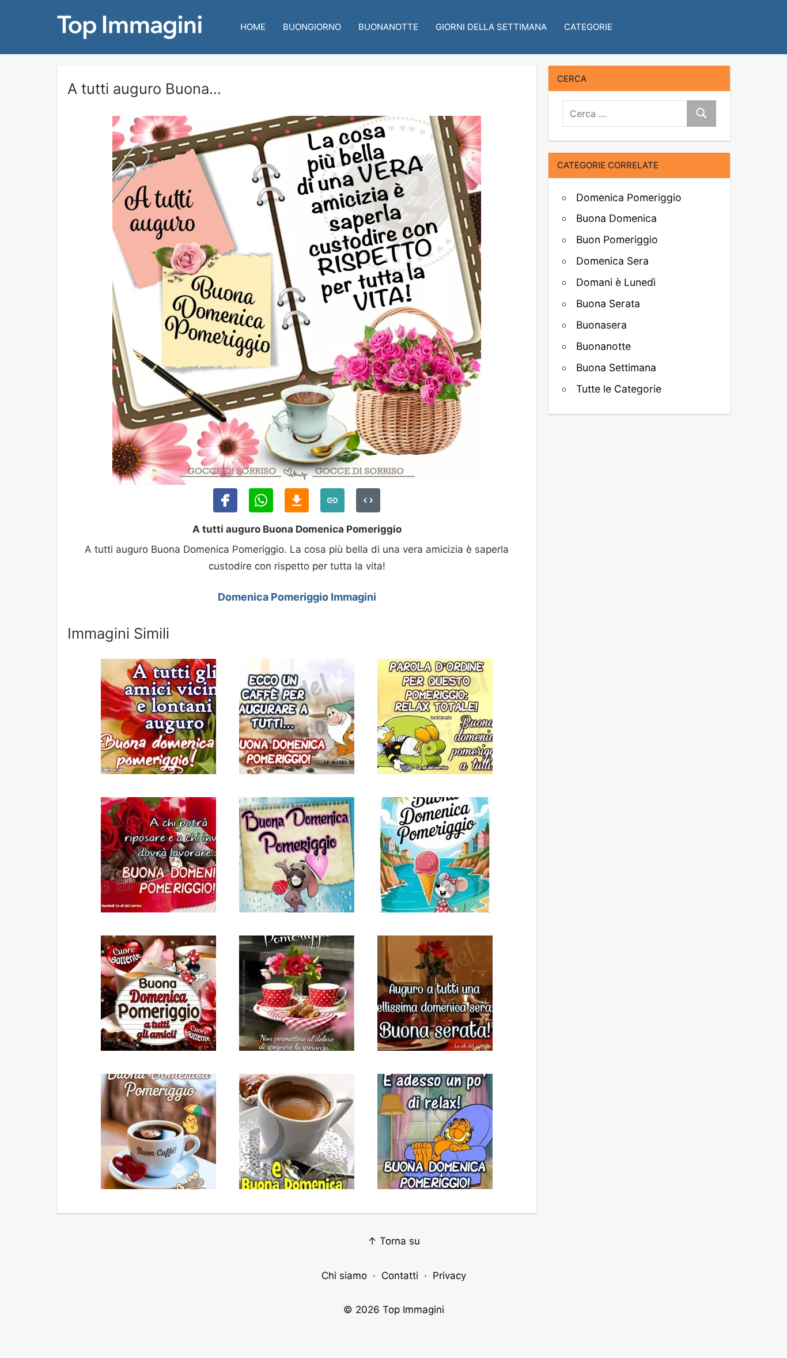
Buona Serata (608, 303)
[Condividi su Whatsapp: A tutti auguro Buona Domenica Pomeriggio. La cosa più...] (261, 500)
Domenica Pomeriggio (629, 197)
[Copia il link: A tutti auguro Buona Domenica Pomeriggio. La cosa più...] (332, 500)
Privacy (449, 1275)
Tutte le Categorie (618, 389)
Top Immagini (413, 1309)
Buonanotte (388, 26)
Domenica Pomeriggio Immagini (297, 597)
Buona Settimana (616, 367)
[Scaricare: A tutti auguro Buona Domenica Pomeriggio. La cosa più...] (297, 500)
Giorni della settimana (491, 26)
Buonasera (601, 325)
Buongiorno (312, 26)
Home (253, 26)
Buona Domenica (616, 218)
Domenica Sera (612, 261)
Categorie (588, 26)
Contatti (399, 1275)
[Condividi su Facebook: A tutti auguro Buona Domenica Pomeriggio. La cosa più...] (225, 500)
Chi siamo (344, 1275)
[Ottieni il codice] (368, 500)
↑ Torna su (394, 1241)
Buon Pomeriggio (617, 239)
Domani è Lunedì (616, 282)
